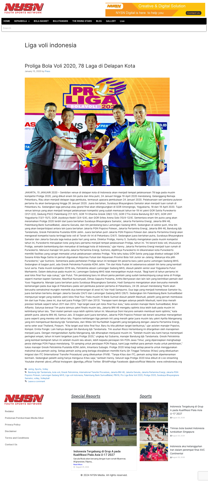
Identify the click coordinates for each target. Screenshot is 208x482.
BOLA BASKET (41, 21)
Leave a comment (36, 381)
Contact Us (11, 444)
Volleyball (44, 378)
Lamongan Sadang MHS (52, 375)
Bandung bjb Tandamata (39, 372)
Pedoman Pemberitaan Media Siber (24, 418)
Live (122, 21)
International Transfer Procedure (94, 372)
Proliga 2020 (150, 375)
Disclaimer (11, 431)
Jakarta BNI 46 (118, 372)
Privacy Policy (12, 424)
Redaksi (9, 411)
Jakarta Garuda (133, 372)
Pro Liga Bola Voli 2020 (132, 375)
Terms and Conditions (17, 437)
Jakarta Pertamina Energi (153, 372)
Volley (45, 369)
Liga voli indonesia (74, 375)
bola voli (56, 372)
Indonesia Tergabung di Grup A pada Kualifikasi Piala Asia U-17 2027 (97, 453)
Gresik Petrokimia (69, 372)
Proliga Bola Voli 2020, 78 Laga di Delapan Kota (80, 66)
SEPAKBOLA (20, 21)
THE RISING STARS (82, 21)
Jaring (31, 369)
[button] (22, 21)
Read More (77, 464)
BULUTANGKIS (60, 21)
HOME (7, 21)
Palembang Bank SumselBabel (98, 375)
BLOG (99, 21)
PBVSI (116, 375)
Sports (38, 369)
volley (36, 378)
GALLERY (111, 21)
